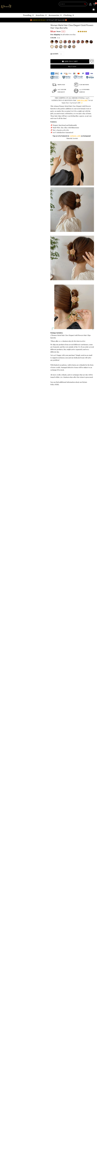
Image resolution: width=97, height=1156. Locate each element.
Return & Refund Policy (12, 1086)
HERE (57, 384)
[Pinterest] (61, 1094)
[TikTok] (61, 1098)
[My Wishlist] (94, 4)
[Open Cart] (93, 9)
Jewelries (40, 15)
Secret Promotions (33, 1081)
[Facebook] (51, 1094)
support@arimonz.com (60, 358)
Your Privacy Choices (11, 1099)
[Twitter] (56, 1094)
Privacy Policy (9, 1084)
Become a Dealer (32, 1089)
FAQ (28, 1086)
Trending (27, 15)
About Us (30, 1084)
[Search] (85, 4)
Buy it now (72, 66)
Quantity (54, 54)
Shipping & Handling (11, 1089)
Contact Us (8, 1096)
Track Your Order (10, 1079)
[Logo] (6, 6)
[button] (82, 31)
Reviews (6, 1091)
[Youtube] (51, 1098)
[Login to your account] (90, 4)
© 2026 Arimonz (8, 1147)
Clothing (68, 15)
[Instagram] (56, 1098)
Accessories (54, 15)
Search (6, 1094)
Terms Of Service (10, 1081)
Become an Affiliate (33, 1091)
